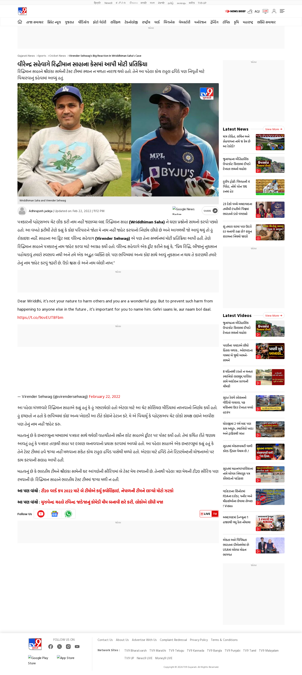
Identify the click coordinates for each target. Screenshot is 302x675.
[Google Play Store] (40, 660)
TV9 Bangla (214, 650)
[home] (19, 22)
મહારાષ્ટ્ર (248, 22)
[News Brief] (235, 11)
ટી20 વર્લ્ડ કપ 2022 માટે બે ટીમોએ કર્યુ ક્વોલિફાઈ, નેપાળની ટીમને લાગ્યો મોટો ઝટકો (107, 491)
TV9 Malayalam (269, 650)
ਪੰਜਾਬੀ (161, 3)
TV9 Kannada (195, 650)
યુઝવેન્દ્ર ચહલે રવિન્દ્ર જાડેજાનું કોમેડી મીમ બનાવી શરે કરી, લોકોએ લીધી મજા (102, 502)
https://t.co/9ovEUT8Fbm (40, 317)
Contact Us (105, 639)
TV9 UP (129, 658)
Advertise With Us (144, 639)
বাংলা (152, 3)
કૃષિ (236, 22)
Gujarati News (26, 55)
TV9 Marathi (157, 650)
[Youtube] (41, 514)
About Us (122, 639)
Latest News (235, 128)
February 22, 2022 (104, 396)
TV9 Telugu (176, 650)
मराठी (144, 3)
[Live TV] (264, 11)
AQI (257, 11)
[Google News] (55, 514)
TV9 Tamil (249, 650)
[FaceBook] (50, 646)
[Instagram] (68, 646)
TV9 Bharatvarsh (135, 650)
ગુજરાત (69, 22)
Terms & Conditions (224, 639)
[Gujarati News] (22, 11)
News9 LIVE (144, 658)
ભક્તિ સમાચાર (266, 22)
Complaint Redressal (173, 639)
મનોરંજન (200, 22)
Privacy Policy (199, 639)
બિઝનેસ (169, 22)
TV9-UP (202, 3)
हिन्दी (97, 3)
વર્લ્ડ (157, 22)
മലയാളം (181, 3)
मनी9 (192, 3)
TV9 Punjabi (232, 650)
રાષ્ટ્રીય (146, 22)
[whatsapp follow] (68, 514)
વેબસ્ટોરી (184, 22)
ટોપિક (226, 22)
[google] (186, 210)
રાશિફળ (115, 22)
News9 (108, 3)
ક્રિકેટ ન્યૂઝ (54, 22)
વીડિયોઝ (83, 22)
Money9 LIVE (163, 658)
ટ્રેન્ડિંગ (214, 22)
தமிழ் (171, 3)
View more (272, 129)
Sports (42, 55)
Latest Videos (237, 315)
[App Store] (69, 660)
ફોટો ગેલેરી (99, 22)
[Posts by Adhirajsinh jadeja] (22, 211)
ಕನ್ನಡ (120, 3)
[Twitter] (59, 646)
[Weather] (251, 11)
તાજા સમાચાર (34, 22)
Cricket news (57, 55)
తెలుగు (133, 3)
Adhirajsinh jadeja (40, 210)
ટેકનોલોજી (131, 22)
